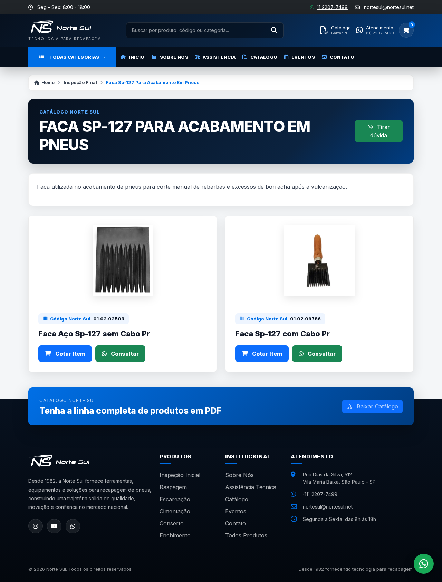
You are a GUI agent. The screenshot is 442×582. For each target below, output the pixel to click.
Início (136, 57)
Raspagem (173, 487)
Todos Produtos (246, 535)
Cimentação (175, 511)
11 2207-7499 (332, 7)
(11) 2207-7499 (320, 494)
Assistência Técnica (250, 487)
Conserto (172, 523)
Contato (342, 57)
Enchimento (175, 535)
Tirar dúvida (380, 131)
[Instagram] (35, 526)
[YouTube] (54, 526)
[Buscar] (274, 30)
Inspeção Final (80, 82)
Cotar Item (69, 353)
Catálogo (264, 57)
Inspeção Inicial (180, 475)
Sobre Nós (174, 57)
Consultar (124, 353)
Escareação (175, 499)
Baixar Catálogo (376, 406)
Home (48, 82)
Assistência (219, 57)
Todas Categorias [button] (74, 57)
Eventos (303, 57)
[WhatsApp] (73, 526)
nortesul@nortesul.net (328, 507)
